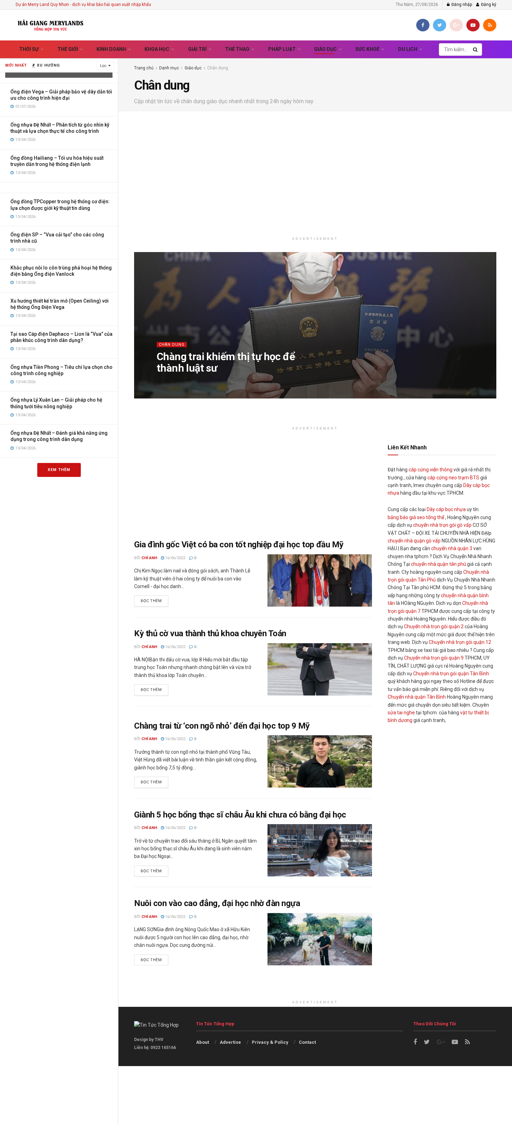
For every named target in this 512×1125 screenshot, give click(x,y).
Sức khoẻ (367, 49)
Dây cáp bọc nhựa (446, 509)
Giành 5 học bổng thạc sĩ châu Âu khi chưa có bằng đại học (240, 815)
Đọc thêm (151, 601)
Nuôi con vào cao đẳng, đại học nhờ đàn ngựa (217, 903)
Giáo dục (325, 49)
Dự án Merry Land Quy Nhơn (42, 4)
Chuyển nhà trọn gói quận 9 (434, 658)
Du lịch (407, 49)
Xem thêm (59, 470)
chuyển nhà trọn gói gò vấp (442, 525)
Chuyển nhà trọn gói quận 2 (434, 626)
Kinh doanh (111, 49)
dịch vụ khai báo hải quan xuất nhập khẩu (111, 4)
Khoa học (157, 49)
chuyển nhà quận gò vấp (414, 541)
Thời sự (29, 49)
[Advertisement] (315, 174)
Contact (307, 1042)
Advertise (230, 1042)
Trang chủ (144, 68)
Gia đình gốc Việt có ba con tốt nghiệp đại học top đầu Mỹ (238, 544)
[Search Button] (476, 49)
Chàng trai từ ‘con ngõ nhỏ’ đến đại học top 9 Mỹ (222, 726)
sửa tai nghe (401, 712)
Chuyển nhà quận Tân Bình (417, 697)
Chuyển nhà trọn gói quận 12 (460, 642)
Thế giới (67, 49)
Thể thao (237, 49)
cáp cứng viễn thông (430, 469)
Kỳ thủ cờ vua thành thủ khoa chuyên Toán (210, 633)
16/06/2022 (174, 558)
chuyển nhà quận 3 (451, 548)
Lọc (103, 65)
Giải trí (197, 49)
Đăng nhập (461, 4)
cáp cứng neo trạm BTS (453, 477)
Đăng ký (488, 4)
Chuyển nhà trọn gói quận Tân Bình (451, 673)
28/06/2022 (197, 382)
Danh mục (169, 68)
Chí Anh (172, 382)
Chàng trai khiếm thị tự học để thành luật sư (226, 362)
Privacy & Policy (270, 1042)
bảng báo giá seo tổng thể (416, 517)
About (202, 1042)
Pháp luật (282, 49)
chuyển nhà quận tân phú (438, 564)
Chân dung (217, 68)
